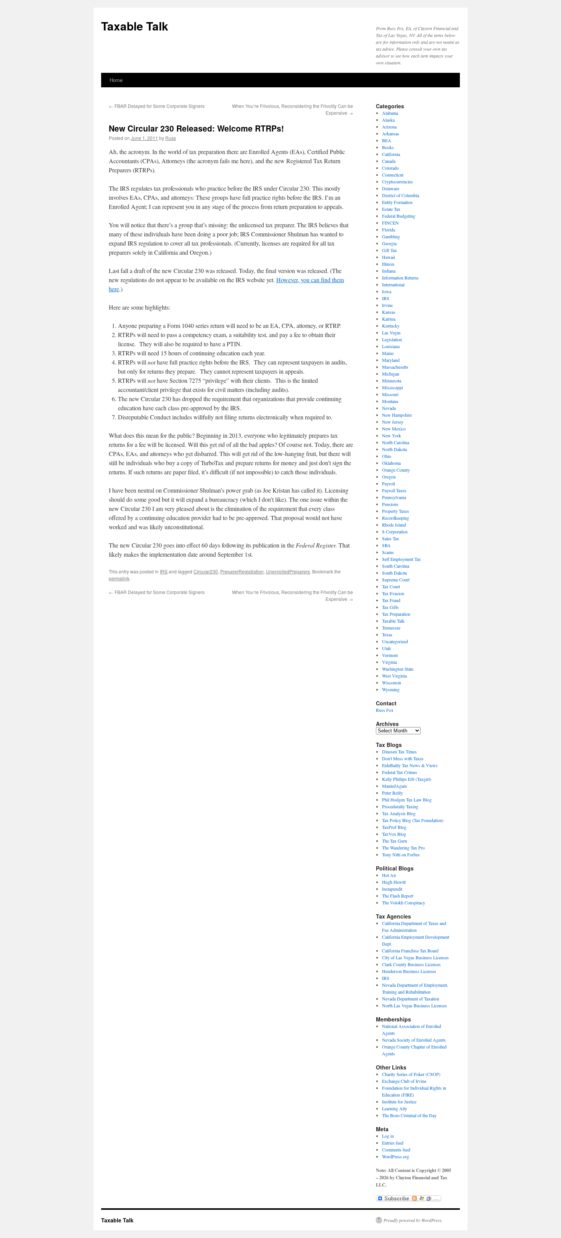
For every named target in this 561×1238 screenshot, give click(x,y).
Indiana (388, 271)
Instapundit (392, 889)
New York (391, 435)
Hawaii (388, 257)
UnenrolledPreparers (288, 571)
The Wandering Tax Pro (403, 848)
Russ (170, 138)
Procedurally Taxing (400, 806)
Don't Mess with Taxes (403, 758)
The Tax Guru (394, 841)
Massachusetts (395, 367)
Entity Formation (397, 202)
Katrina (388, 319)
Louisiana (391, 346)
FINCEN (390, 223)
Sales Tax (390, 538)
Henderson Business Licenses (409, 971)
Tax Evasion (393, 593)
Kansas (388, 312)
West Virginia (394, 676)
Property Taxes (395, 511)
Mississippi (392, 387)
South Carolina (395, 566)
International (393, 284)
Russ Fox (384, 710)
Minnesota (391, 380)
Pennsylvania (394, 497)
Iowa (386, 291)
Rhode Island (394, 525)
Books (388, 147)
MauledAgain (394, 786)
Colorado (390, 168)
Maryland (391, 360)
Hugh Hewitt (394, 882)
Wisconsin (391, 682)
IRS (164, 571)
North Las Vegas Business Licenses (414, 1005)
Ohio (386, 456)
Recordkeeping (395, 518)
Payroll (388, 483)
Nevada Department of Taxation (410, 999)
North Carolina (395, 442)
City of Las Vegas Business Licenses (415, 957)
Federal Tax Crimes (399, 772)
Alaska (388, 120)
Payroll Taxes (394, 490)
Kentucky (391, 326)
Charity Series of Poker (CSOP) (411, 1074)
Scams (388, 552)
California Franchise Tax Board (410, 950)
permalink (119, 578)
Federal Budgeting (398, 216)
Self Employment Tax (401, 559)
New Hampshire (397, 415)
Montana (390, 401)
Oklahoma (391, 463)
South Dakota (394, 573)
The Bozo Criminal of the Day (409, 1115)
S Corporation (395, 531)
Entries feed (392, 1143)
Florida (388, 229)
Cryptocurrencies (397, 181)
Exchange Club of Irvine (404, 1081)
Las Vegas (391, 332)
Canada (388, 161)
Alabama (390, 113)
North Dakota (394, 449)
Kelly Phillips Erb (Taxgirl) (406, 779)
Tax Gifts (390, 607)
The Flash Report (397, 896)
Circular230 (205, 571)
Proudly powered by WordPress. (413, 1220)
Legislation (392, 339)
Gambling (391, 236)
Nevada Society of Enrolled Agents (414, 1040)
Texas (387, 634)
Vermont (390, 655)
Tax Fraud (391, 600)
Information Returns (400, 278)
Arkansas (390, 133)
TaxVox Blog (394, 834)
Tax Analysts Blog (399, 813)
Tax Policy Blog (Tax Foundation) (412, 820)
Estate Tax (391, 209)
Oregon (389, 477)
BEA (386, 140)
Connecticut (392, 175)
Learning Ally (394, 1108)
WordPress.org (395, 1156)
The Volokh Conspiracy (403, 902)
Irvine (387, 305)
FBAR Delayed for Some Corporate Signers (157, 106)
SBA (386, 545)
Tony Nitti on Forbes (401, 854)
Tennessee (391, 628)
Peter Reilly (392, 793)
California (391, 154)
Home (116, 79)
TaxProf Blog (394, 827)
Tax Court (391, 586)
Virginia (389, 662)
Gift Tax (389, 250)
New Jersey (392, 422)
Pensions (390, 504)
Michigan (390, 374)
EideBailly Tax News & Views (410, 765)
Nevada (389, 408)
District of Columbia (400, 195)
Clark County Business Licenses (411, 964)
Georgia (389, 243)
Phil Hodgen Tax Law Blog (407, 799)
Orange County (396, 470)
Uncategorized (395, 641)
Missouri (390, 394)
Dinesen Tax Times (399, 751)
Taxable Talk (134, 26)
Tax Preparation (396, 614)
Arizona (389, 127)
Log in (388, 1136)
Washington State (397, 669)
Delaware (390, 188)
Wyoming (391, 689)
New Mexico (394, 429)
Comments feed (396, 1149)
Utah (386, 648)
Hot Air (389, 875)
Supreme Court (395, 579)
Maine (387, 353)
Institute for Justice (399, 1101)
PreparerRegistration (242, 571)
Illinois (388, 264)
